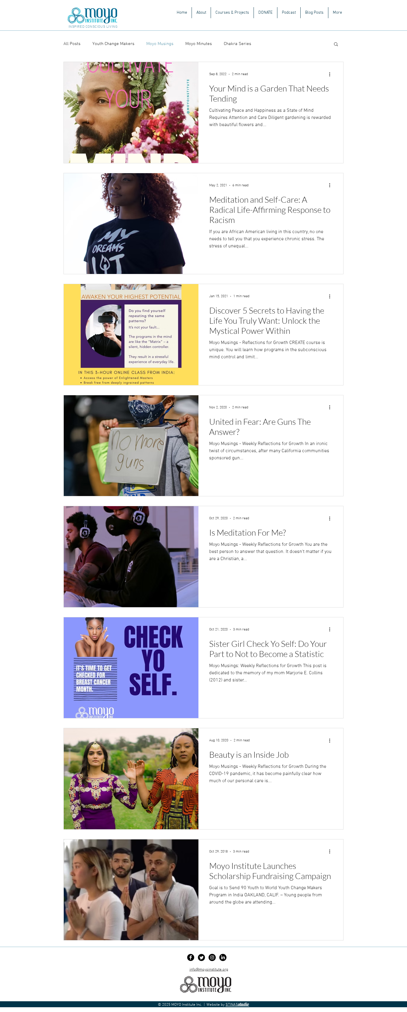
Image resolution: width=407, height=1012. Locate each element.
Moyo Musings (159, 44)
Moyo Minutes (198, 44)
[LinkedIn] (222, 957)
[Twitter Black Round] (201, 957)
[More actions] (331, 74)
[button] (232, 12)
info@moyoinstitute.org (208, 969)
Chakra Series (237, 44)
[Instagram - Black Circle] (212, 957)
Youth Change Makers (113, 44)
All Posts (71, 44)
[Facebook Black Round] (190, 957)
